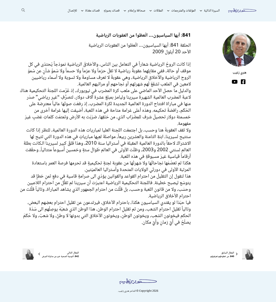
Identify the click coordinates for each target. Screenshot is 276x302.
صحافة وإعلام (136, 11)
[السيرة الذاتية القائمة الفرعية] (201, 10)
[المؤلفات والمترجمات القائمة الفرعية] (168, 10)
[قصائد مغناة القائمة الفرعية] (82, 10)
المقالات (158, 11)
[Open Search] (23, 11)
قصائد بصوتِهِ (112, 11)
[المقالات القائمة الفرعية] (150, 10)
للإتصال (72, 11)
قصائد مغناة (92, 11)
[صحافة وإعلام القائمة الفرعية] (125, 10)
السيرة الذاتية (212, 11)
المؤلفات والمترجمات (183, 11)
